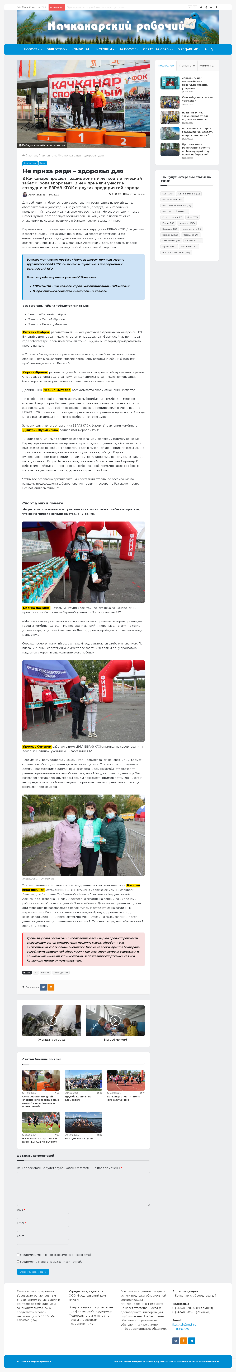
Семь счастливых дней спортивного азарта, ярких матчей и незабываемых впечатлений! (40, 1101)
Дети (192, 217)
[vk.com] (211, 7)
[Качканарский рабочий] (118, 27)
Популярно (187, 65)
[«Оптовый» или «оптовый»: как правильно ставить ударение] (170, 83)
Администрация (189, 193)
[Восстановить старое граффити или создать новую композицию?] (170, 133)
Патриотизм (171, 240)
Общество (55, 49)
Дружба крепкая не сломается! (78, 1098)
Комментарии (209, 65)
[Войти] (216, 7)
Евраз (168, 223)
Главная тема (48, 155)
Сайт (20, 1236)
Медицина (191, 234)
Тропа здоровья (60, 972)
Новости (32, 49)
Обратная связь (157, 49)
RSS (36, 972)
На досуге (127, 49)
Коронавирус (191, 229)
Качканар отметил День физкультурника (123, 1098)
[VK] (43, 987)
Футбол (169, 246)
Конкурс (169, 229)
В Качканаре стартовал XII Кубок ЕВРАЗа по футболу (40, 1140)
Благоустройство (174, 211)
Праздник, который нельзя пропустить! (95, 7)
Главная (31, 155)
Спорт (43, 163)
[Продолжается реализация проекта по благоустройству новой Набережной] (170, 149)
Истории (104, 49)
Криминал (170, 234)
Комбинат (80, 49)
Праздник (193, 240)
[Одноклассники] (206, 7)
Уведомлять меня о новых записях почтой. (51, 1261)
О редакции (187, 49)
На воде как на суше (79, 1138)
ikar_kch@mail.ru (184, 1324)
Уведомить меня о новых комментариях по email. (56, 1254)
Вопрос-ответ (172, 217)
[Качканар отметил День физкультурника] (126, 1080)
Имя (21, 1210)
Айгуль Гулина (37, 194)
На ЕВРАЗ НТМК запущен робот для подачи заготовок (195, 116)
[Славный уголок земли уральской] (170, 102)
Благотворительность (176, 205)
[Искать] (212, 49)
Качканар (45, 972)
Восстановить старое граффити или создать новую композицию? (197, 132)
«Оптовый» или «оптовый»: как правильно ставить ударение (195, 83)
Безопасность (172, 199)
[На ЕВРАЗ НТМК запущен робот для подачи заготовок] (170, 117)
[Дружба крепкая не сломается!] (83, 1080)
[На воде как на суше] (83, 1122)
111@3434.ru (180, 1328)
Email (21, 1223)
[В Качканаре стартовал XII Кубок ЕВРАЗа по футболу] (41, 1122)
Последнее (166, 65)
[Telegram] (201, 7)
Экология (189, 246)
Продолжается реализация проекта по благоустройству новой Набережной (196, 149)
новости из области (176, 252)
